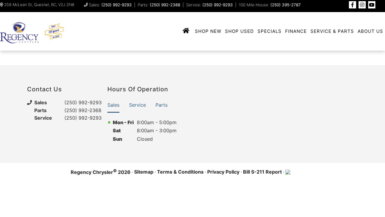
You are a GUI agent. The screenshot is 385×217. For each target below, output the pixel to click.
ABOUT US (370, 31)
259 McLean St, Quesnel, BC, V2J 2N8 (39, 4)
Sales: (110, 4)
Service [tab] (137, 105)
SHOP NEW (208, 31)
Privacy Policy (223, 172)
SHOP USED (239, 31)
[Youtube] (371, 4)
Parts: (159, 4)
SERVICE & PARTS (332, 31)
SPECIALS (269, 31)
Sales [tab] (113, 105)
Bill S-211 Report (262, 172)
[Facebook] (352, 4)
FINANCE (296, 31)
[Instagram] (362, 4)
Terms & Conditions (180, 172)
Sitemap (143, 172)
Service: (209, 4)
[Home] (186, 31)
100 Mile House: (270, 4)
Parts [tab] (162, 105)
